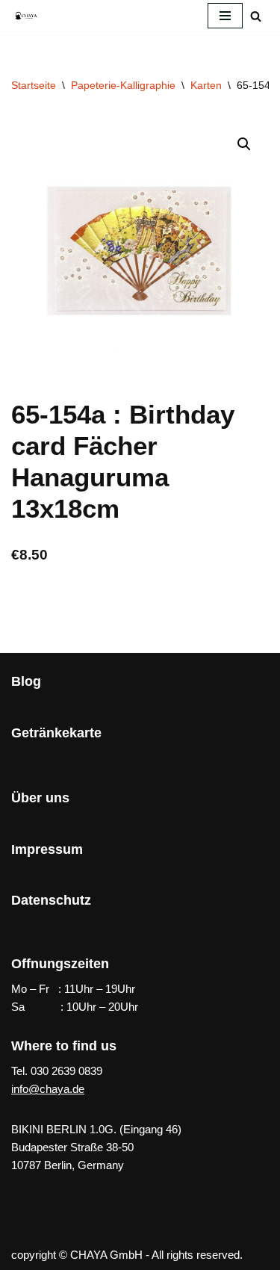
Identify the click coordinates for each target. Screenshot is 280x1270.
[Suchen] (255, 16)
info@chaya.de (47, 1088)
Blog (26, 681)
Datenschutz (51, 900)
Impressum (47, 849)
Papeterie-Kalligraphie (123, 85)
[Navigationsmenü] (225, 15)
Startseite (33, 85)
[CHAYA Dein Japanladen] (26, 15)
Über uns (40, 797)
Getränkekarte (56, 732)
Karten (206, 85)
